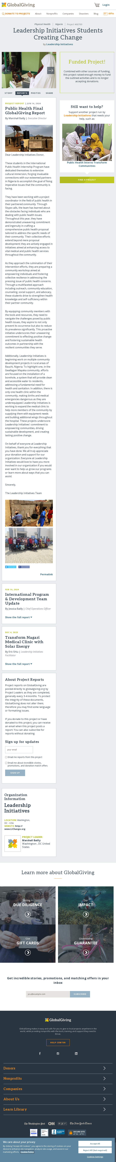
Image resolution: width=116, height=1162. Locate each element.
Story (8, 93)
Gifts (111, 13)
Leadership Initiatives (59, 44)
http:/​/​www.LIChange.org (14, 827)
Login (106, 4)
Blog (96, 13)
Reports (22, 93)
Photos (36, 93)
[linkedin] (76, 1053)
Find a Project (87, 179)
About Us (11, 1099)
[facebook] (39, 1053)
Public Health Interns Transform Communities (87, 164)
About (38, 13)
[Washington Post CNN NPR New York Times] (58, 1124)
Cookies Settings (95, 1156)
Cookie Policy (27, 1152)
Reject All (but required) (95, 1150)
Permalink (46, 574)
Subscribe (80, 994)
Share (49, 93)
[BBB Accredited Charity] (60, 1132)
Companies (68, 13)
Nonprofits (51, 13)
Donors (9, 1068)
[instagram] (58, 1053)
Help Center (58, 1042)
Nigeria (59, 24)
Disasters (84, 13)
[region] (57, 1150)
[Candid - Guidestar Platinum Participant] (46, 1132)
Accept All (95, 1143)
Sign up (15, 772)
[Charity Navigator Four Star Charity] (35, 1132)
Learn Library (15, 1110)
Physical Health (42, 24)
